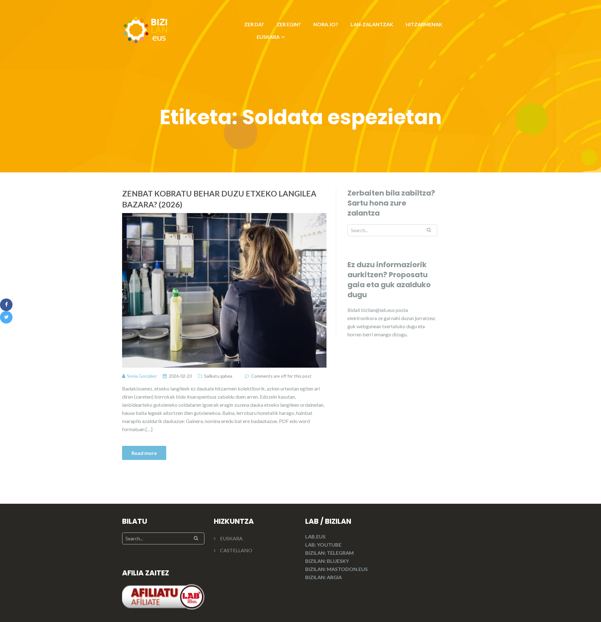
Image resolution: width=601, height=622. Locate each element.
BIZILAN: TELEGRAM (329, 553)
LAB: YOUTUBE (323, 545)
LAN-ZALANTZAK (372, 24)
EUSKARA (268, 37)
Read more (144, 453)
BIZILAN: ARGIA (323, 577)
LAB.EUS (315, 536)
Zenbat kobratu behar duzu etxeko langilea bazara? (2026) (219, 199)
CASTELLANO (236, 550)
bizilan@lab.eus (378, 310)
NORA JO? (325, 24)
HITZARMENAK (424, 24)
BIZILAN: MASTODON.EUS (336, 569)
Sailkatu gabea (218, 376)
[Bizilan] (145, 29)
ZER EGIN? (288, 24)
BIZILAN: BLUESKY (327, 561)
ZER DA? (254, 24)
